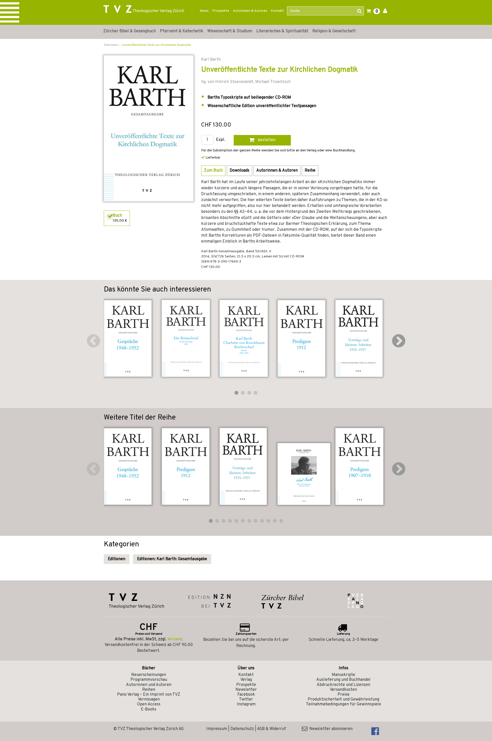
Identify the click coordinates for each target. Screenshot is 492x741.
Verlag (246, 679)
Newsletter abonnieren (330, 729)
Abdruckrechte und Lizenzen (343, 684)
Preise (343, 694)
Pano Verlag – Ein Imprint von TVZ (148, 694)
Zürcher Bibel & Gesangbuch (129, 31)
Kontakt (277, 11)
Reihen (148, 689)
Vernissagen (149, 699)
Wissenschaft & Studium (229, 31)
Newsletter (246, 689)
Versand (174, 639)
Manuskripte (343, 674)
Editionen (116, 559)
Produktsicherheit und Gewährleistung (343, 699)
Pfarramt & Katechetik (181, 31)
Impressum (216, 729)
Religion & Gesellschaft (334, 31)
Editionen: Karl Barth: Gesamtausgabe (172, 559)
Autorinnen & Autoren (250, 11)
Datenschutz (242, 729)
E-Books (148, 709)
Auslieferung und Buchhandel (343, 679)
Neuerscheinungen (148, 674)
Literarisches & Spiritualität (282, 31)
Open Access (148, 704)
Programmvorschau (148, 679)
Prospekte (220, 11)
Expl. (220, 140)
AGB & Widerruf (271, 729)
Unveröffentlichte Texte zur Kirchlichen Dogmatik (156, 45)
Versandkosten (343, 689)
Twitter (246, 699)
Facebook (246, 694)
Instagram (246, 704)
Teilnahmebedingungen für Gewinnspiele (343, 704)
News (204, 11)
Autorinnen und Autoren (148, 684)
